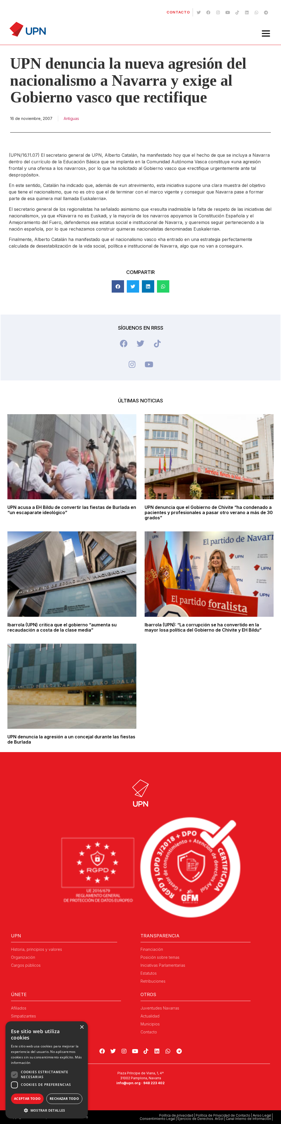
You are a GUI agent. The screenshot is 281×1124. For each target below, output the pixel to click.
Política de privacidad (176, 1115)
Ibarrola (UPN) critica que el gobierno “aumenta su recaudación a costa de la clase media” (62, 627)
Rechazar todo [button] (64, 1098)
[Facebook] (208, 12)
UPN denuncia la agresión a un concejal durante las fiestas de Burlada (71, 739)
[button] (118, 286)
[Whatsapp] (256, 12)
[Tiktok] (237, 12)
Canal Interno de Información (248, 1119)
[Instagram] (218, 12)
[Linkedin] (247, 12)
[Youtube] (227, 12)
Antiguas (71, 118)
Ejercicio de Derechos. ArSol (200, 1119)
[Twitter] (199, 12)
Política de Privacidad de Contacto (223, 1115)
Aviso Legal (262, 1115)
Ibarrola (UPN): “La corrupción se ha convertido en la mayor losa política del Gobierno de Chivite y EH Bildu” (203, 627)
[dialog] (46, 1070)
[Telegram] (266, 12)
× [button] (82, 1027)
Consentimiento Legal (157, 1119)
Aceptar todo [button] (27, 1098)
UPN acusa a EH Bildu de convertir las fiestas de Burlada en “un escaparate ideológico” (71, 509)
